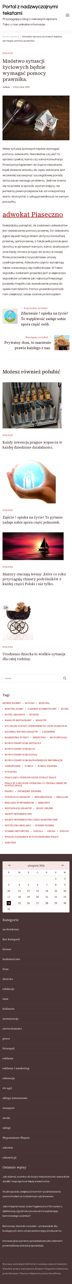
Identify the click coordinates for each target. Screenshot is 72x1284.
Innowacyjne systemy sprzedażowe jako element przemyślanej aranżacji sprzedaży (33, 1243)
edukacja (8, 989)
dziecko (8, 979)
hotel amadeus (15, 714)
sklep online (44, 808)
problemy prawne (29, 791)
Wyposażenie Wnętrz (16, 1138)
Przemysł (8, 1048)
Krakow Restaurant (18, 720)
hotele (34, 714)
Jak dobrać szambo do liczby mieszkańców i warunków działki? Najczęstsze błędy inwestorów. (36, 1179)
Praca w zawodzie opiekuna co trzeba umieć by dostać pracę (36, 784)
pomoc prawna (47, 766)
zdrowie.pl (9, 1157)
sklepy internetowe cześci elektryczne (31, 820)
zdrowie (10, 842)
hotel (65, 709)
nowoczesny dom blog (20, 749)
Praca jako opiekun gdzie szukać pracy (30, 777)
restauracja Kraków (18, 808)
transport (9, 1108)
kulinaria (9, 1009)
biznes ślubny (12, 703)
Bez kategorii (11, 939)
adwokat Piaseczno (33, 214)
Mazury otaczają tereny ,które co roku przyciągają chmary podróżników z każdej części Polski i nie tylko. (34, 579)
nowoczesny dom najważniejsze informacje (34, 760)
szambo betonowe (17, 831)
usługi (8, 53)
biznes (7, 949)
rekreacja (9, 1078)
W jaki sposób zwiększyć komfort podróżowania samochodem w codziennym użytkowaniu (32, 1194)
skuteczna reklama (18, 825)
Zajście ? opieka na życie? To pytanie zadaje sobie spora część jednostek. (33, 520)
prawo (9, 791)
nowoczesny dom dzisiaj (21, 755)
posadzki (11, 772)
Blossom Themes (18, 1273)
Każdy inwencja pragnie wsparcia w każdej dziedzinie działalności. (32, 445)
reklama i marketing (16, 1068)
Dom (6, 969)
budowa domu (14, 709)
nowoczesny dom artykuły (23, 743)
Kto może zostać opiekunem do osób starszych (36, 726)
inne (5, 999)
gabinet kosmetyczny (42, 709)
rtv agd (7, 1088)
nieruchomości (12, 1028)
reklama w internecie (19, 803)
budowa (44, 703)
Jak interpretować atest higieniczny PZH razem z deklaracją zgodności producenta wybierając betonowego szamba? (32, 1211)
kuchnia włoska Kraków (21, 732)
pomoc (29, 766)
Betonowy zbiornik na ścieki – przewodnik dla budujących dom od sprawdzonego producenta (32, 1228)
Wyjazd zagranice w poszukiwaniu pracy (32, 837)
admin (6, 87)
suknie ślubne (44, 825)
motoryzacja (58, 737)
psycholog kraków (17, 797)
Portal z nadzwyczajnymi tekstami (30, 10)
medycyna (39, 737)
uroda (51, 831)
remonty (44, 803)
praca (6, 1038)
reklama (8, 1058)
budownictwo (11, 959)
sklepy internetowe (18, 814)
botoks (30, 703)
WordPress (55, 1273)
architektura (11, 929)
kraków (41, 720)
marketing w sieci (17, 737)
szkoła (38, 831)
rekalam (62, 797)
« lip (9, 865)
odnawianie (12, 766)
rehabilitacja (43, 797)
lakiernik (48, 732)
